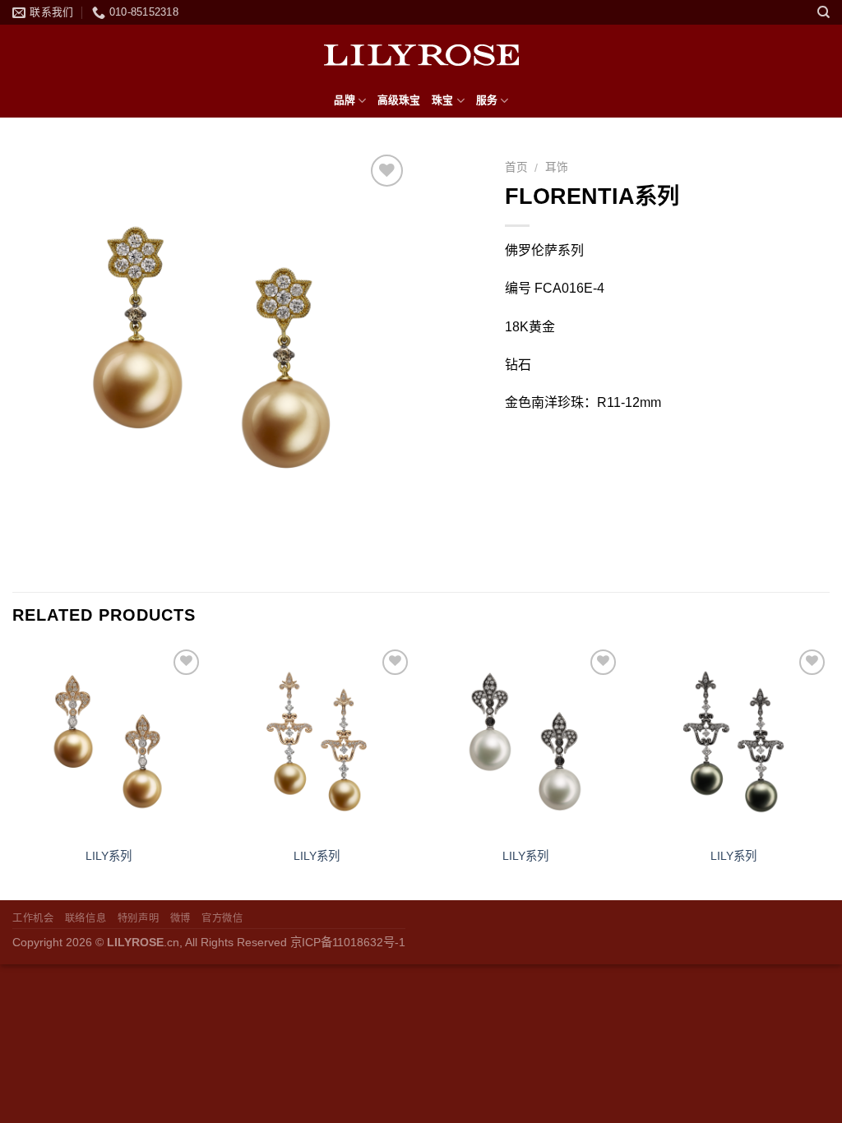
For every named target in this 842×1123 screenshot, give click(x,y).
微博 (180, 918)
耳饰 (556, 167)
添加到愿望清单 (387, 225)
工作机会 (32, 918)
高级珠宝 (398, 100)
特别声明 (138, 918)
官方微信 (222, 918)
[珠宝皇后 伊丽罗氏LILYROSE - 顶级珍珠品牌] (421, 54)
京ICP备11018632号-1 (347, 942)
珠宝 (442, 100)
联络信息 (85, 918)
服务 (486, 100)
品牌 (344, 100)
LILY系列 (109, 855)
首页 (516, 167)
